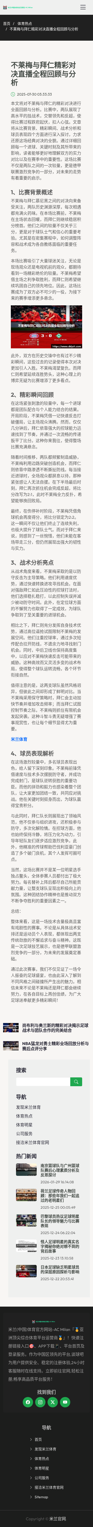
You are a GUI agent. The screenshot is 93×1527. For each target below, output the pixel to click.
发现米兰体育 (28, 1107)
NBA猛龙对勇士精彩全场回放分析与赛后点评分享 (55, 1046)
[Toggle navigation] (83, 7)
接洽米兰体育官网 (32, 1142)
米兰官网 (57, 1518)
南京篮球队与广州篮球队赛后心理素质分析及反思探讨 (60, 1170)
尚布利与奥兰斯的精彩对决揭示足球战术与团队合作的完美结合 (55, 1028)
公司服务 (24, 1133)
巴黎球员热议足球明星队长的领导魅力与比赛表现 (60, 1221)
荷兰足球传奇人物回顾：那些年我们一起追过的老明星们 (60, 1196)
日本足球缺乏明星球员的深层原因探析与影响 (60, 1269)
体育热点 (25, 23)
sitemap (41, 1497)
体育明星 (24, 1124)
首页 (6, 23)
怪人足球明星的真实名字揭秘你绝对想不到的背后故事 (60, 1246)
